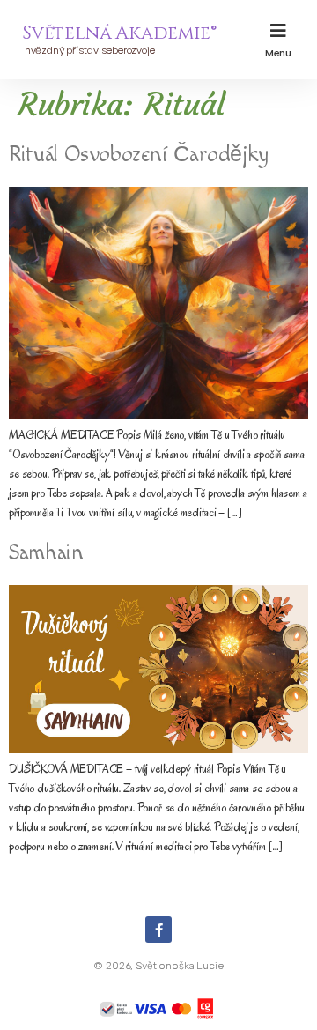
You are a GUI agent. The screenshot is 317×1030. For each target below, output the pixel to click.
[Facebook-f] (158, 929)
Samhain (46, 553)
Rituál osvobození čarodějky (139, 154)
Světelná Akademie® (119, 33)
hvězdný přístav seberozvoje (88, 50)
